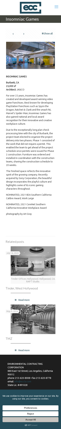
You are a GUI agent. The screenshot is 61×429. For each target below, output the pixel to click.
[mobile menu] (56, 7)
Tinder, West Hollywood (22, 288)
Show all (48, 33)
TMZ (9, 338)
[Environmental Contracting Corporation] (30, 7)
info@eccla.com (22, 381)
